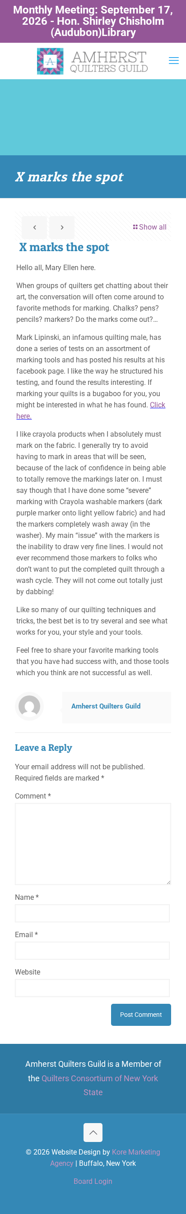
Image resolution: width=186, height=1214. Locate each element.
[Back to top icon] (93, 1132)
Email (26, 934)
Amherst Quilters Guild (105, 706)
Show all (153, 227)
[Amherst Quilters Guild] (93, 60)
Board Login (93, 1181)
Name (27, 897)
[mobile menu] (173, 60)
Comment (33, 796)
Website (27, 972)
